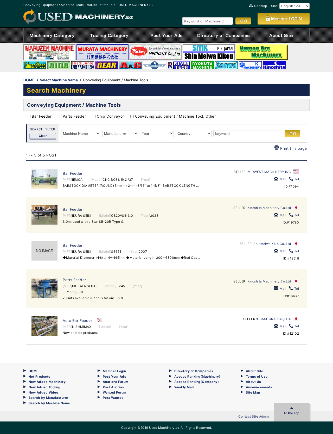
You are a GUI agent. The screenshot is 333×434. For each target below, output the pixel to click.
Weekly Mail (184, 387)
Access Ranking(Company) (196, 382)
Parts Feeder (74, 116)
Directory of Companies (193, 371)
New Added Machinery (47, 382)
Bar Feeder (42, 116)
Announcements (259, 387)
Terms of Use (257, 376)
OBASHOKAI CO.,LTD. (274, 319)
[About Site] (280, 35)
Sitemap (260, 6)
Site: (274, 6)
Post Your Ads (114, 376)
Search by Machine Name (49, 403)
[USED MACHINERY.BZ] (78, 17)
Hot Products (39, 376)
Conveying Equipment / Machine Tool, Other (175, 116)
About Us (253, 382)
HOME (34, 371)
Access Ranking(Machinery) (197, 376)
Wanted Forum (114, 392)
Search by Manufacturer (48, 398)
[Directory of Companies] (223, 35)
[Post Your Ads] (166, 35)
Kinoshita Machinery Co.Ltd (269, 208)
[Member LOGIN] (284, 18)
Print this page (293, 148)
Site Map (253, 392)
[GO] (243, 20)
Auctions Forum (116, 382)
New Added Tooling (44, 387)
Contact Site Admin (253, 416)
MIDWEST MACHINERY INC (269, 172)
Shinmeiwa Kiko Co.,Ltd (272, 244)
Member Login (114, 371)
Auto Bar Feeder (77, 320)
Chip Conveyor (110, 116)
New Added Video (43, 392)
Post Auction (113, 387)
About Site (254, 371)
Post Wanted (113, 398)
